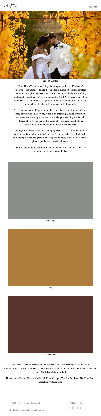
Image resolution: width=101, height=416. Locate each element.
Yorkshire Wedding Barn (50, 381)
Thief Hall (60, 368)
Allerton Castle (34, 378)
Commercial (50, 354)
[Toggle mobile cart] (90, 7)
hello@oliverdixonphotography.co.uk (26, 409)
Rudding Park (10, 368)
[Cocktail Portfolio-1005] (50, 297)
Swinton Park (60, 372)
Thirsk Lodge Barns (15, 378)
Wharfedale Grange (76, 368)
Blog (50, 287)
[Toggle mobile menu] (95, 7)
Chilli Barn (46, 372)
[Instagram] (77, 408)
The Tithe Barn (87, 378)
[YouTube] (80, 408)
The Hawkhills (46, 368)
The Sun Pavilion (69, 378)
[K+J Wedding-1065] (50, 163)
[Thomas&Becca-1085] (50, 230)
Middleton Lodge (51, 378)
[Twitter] (73, 408)
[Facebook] (69, 408)
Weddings (50, 220)
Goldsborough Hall (28, 368)
